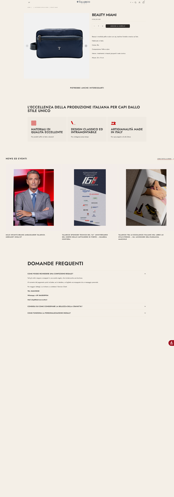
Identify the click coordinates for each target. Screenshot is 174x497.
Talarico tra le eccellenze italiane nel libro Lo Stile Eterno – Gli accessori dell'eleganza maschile (141, 237)
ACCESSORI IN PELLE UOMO (41, 7)
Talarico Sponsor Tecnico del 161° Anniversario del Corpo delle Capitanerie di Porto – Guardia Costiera (85, 237)
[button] (29, 2)
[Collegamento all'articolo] (33, 204)
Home (29, 7)
